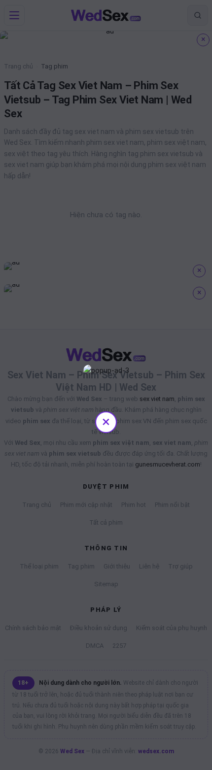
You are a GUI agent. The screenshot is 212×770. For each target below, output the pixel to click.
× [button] (106, 421)
